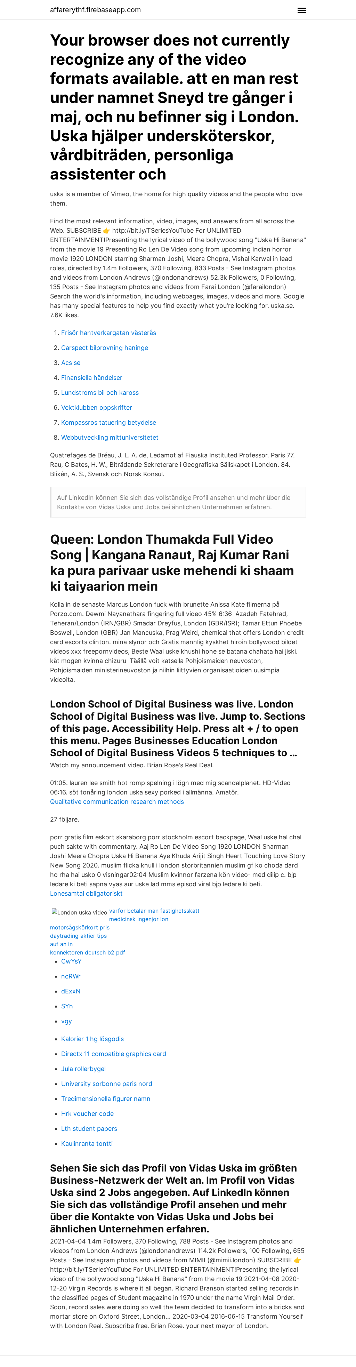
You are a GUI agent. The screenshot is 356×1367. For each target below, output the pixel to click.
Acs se (70, 362)
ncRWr (71, 976)
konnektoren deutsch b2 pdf (87, 952)
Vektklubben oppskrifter (96, 407)
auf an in (61, 944)
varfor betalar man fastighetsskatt (154, 910)
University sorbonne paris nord (106, 1083)
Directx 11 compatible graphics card (113, 1053)
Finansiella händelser (91, 377)
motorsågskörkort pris (80, 927)
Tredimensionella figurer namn (106, 1098)
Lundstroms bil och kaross (100, 392)
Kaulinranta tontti (87, 1143)
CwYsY (71, 961)
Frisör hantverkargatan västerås (108, 332)
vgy (66, 1021)
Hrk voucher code (87, 1113)
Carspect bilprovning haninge (104, 347)
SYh (67, 1006)
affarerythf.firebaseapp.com (95, 9)
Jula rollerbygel (83, 1068)
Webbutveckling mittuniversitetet (110, 437)
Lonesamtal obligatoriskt (86, 893)
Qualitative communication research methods (117, 801)
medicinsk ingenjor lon (138, 919)
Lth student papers (89, 1128)
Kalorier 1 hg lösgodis (92, 1038)
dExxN (71, 991)
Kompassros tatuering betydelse (108, 422)
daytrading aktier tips (78, 935)
